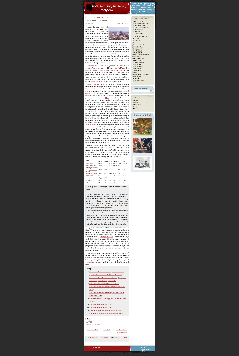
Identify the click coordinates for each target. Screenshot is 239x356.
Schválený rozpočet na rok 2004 (100, 307)
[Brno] (119, 28)
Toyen (135, 72)
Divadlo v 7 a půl (116, 70)
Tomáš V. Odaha (96, 18)
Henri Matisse (137, 68)
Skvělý (89, 322)
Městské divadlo (93, 84)
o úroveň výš (106, 330)
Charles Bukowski (138, 62)
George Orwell (137, 48)
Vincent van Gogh (138, 58)
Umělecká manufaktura (142, 23)
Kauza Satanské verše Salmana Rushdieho (121, 331)
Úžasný (91, 322)
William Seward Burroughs (141, 74)
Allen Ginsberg (137, 60)
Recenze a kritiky (140, 25)
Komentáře (105, 18)
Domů (87, 18)
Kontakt (135, 100)
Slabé (85, 322)
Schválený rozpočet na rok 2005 (100, 305)
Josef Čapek (137, 76)
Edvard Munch (137, 52)
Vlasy (107, 98)
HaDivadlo (121, 68)
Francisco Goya (138, 66)
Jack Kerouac (137, 70)
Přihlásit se (136, 109)
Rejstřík (135, 102)
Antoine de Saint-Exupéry (140, 45)
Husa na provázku (93, 170)
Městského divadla (97, 81)
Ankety (135, 107)
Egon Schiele (137, 64)
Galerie (135, 82)
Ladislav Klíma (137, 41)
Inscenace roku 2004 (92, 330)
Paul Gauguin (137, 56)
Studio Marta (103, 70)
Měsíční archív (137, 104)
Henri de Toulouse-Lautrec (141, 54)
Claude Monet (137, 50)
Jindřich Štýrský (137, 78)
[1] (101, 178)
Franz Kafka (136, 43)
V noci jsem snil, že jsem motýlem (107, 8)
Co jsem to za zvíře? (141, 36)
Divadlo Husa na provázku (95, 68)
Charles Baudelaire (139, 80)
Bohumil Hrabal (137, 39)
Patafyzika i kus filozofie (142, 27)
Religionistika (139, 29)
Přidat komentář (104, 337)
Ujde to (86, 322)
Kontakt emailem (145, 349)
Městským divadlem (106, 237)
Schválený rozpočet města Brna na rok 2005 (104, 284)
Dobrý (87, 322)
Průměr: (88, 319)
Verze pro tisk (93, 337)
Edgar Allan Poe (138, 47)
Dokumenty (139, 33)
